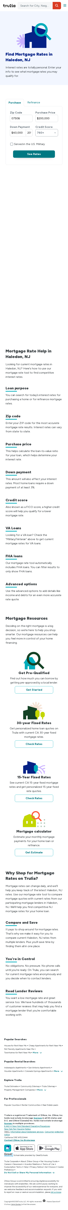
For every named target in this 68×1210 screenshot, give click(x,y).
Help (26, 1167)
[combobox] (39, 5)
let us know (56, 1192)
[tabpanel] (34, 134)
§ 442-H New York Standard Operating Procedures (27, 1126)
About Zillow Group (29, 1161)
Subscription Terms (13, 1167)
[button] (57, 5)
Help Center (16, 1204)
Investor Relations (33, 1164)
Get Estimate (34, 852)
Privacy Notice (36, 1167)
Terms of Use (48, 1164)
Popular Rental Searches (19, 1061)
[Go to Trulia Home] (9, 5)
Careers (7, 1164)
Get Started (34, 689)
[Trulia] (7, 1148)
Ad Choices (50, 1167)
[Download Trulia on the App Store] (24, 1148)
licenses (38, 1118)
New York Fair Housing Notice (17, 1129)
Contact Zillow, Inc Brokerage (19, 1140)
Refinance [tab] (33, 102)
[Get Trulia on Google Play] (49, 1148)
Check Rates (34, 744)
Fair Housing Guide (49, 1161)
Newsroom (18, 1164)
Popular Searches (15, 1039)
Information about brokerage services (26, 1132)
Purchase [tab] (15, 102)
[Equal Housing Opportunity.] (44, 1201)
